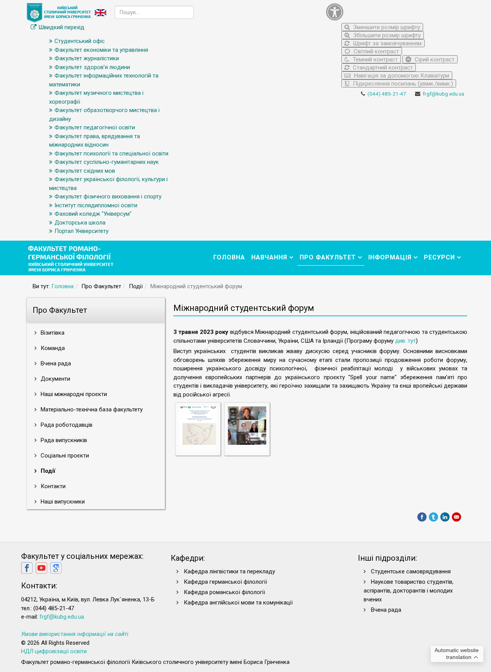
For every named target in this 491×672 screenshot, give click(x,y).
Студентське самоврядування (411, 571)
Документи (54, 378)
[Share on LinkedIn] (445, 517)
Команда (52, 348)
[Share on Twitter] (433, 517)
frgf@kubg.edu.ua (443, 94)
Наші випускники (62, 501)
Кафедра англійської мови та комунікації (238, 602)
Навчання (269, 257)
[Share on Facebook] (422, 517)
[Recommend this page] (456, 517)
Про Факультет (328, 257)
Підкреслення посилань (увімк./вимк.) (402, 83)
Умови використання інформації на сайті (75, 634)
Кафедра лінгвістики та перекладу (229, 571)
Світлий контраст (375, 51)
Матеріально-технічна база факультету (91, 409)
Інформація (390, 257)
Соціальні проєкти (64, 455)
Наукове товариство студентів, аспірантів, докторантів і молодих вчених (408, 590)
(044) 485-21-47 (386, 94)
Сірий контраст (434, 59)
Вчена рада (55, 363)
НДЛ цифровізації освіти (54, 651)
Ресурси (439, 257)
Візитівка (51, 332)
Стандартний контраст (382, 67)
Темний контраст (374, 59)
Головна (229, 257)
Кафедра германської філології (225, 581)
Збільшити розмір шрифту (386, 35)
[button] (393, 11)
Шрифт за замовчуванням (386, 43)
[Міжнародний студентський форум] (198, 425)
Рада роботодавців (65, 424)
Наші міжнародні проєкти (73, 394)
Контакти (52, 486)
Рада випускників (63, 440)
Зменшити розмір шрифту (386, 27)
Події (47, 470)
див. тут (405, 340)
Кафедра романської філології (224, 592)
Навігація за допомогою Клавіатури (401, 75)
